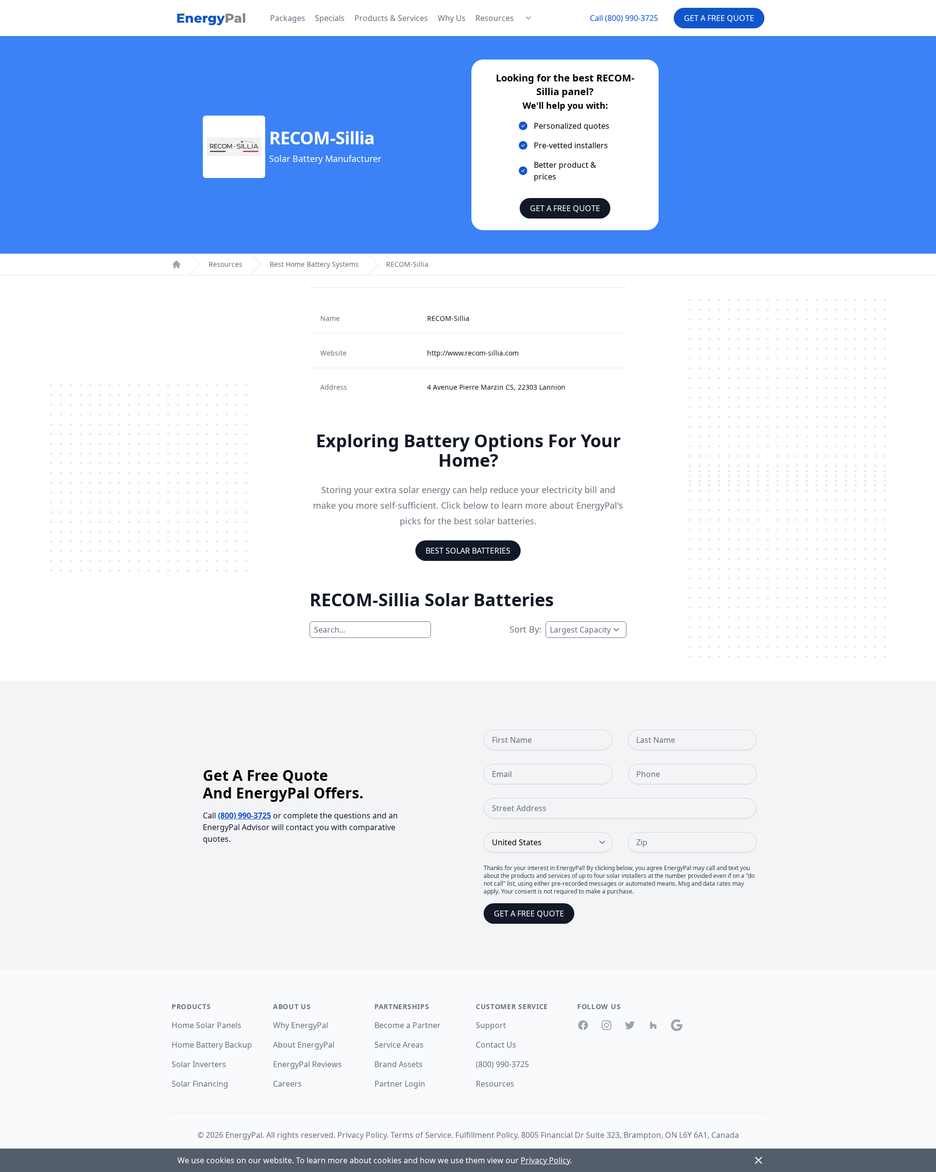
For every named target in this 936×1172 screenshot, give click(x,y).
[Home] (176, 264)
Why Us (452, 18)
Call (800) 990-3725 (624, 18)
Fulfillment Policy (486, 1135)
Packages (287, 18)
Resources (494, 18)
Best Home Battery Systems (314, 264)
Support (491, 1025)
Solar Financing (200, 1083)
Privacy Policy (362, 1135)
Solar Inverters (199, 1064)
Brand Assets (398, 1064)
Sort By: (525, 629)
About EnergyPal (303, 1044)
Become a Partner (407, 1025)
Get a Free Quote (719, 18)
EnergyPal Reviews (307, 1064)
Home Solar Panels (206, 1025)
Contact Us (496, 1044)
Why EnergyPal (300, 1025)
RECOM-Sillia (407, 264)
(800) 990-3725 (244, 815)
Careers (287, 1083)
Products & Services (391, 18)
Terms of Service (420, 1135)
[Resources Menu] (528, 18)
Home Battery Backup (212, 1044)
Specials (330, 18)
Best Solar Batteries (468, 550)
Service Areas (399, 1044)
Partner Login (399, 1083)
